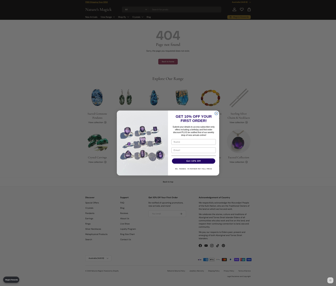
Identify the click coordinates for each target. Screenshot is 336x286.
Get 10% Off (193, 161)
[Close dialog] (216, 113)
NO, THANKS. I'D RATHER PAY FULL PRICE (193, 169)
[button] (11, 280)
